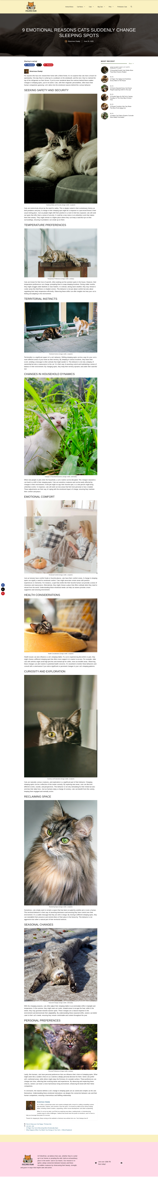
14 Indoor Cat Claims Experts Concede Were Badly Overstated (121, 116)
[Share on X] (3, 589)
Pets (110, 7)
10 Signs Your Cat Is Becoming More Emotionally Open (42, 1128)
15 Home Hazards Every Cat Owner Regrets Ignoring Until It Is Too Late (121, 88)
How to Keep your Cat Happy (34, 1124)
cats (33, 1126)
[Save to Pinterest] (3, 593)
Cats (90, 7)
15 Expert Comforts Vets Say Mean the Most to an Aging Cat (120, 107)
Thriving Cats (47, 1124)
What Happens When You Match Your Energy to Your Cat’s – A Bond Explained (49, 1130)
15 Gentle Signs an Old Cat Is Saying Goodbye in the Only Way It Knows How (121, 98)
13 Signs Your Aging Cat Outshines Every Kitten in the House (120, 79)
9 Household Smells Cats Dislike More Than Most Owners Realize (121, 71)
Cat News (80, 7)
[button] (131, 7)
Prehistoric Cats (122, 7)
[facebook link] (121, 1162)
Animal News (69, 7)
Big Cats (100, 7)
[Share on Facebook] (3, 585)
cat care (28, 1126)
